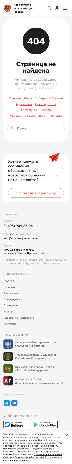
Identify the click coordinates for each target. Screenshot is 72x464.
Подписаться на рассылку (36, 193)
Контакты (55, 115)
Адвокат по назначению (27, 115)
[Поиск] (60, 128)
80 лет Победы (35, 98)
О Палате (56, 98)
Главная (15, 98)
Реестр (46, 110)
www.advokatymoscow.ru (26, 263)
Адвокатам (24, 104)
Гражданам (29, 110)
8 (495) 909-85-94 (18, 226)
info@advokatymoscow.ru (20, 238)
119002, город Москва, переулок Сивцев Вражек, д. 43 (24, 251)
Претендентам (45, 104)
